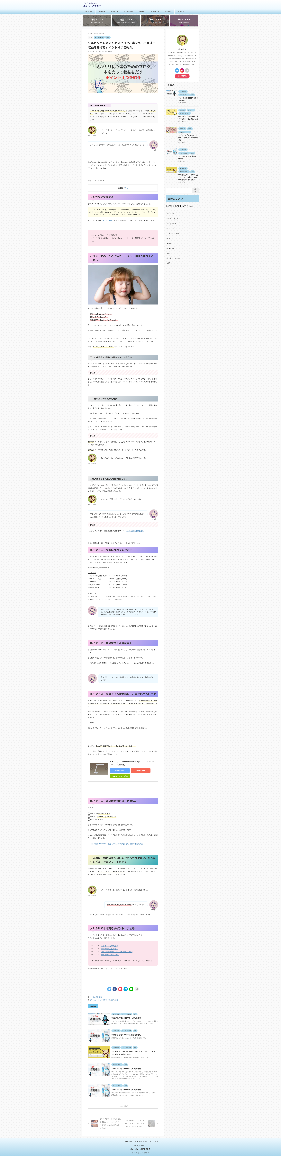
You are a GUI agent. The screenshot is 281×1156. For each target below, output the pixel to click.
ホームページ (89, 11)
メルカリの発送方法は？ (135, 531)
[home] (187, 70)
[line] (131, 989)
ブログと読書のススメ (140, 1146)
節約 (112, 1000)
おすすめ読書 (128, 11)
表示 (126, 188)
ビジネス (93, 1000)
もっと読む (124, 1106)
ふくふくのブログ (92, 6)
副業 (100, 997)
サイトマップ (181, 11)
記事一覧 (102, 11)
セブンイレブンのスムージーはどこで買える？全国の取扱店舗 (188, 137)
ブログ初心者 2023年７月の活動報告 (126, 1068)
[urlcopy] (136, 989)
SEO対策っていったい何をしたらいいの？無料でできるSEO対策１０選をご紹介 (188, 177)
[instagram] (182, 70)
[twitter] (109, 989)
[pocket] (120, 989)
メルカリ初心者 (102, 1000)
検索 (195, 190)
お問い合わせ (143, 1141)
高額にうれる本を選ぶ (109, 946)
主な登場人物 (154, 11)
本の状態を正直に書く (109, 949)
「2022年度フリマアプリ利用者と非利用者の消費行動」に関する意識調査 (115, 844)
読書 (116, 1000)
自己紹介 (168, 11)
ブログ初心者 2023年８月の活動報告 (126, 1035)
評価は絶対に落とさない (110, 955)
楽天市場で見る (119, 770)
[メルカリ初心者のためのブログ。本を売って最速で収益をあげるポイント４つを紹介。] (125, 989)
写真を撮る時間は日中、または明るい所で (116, 952)
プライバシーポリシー (129, 1141)
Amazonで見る (140, 770)
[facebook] (115, 989)
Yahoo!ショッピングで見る (120, 776)
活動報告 (141, 11)
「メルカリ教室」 (107, 220)
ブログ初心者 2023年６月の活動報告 (126, 1089)
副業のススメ (115, 11)
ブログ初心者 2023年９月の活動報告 (126, 1018)
